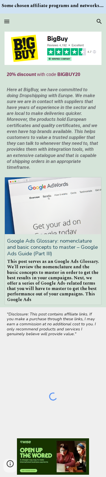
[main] (53, 74)
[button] (7, 21)
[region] (53, 7)
